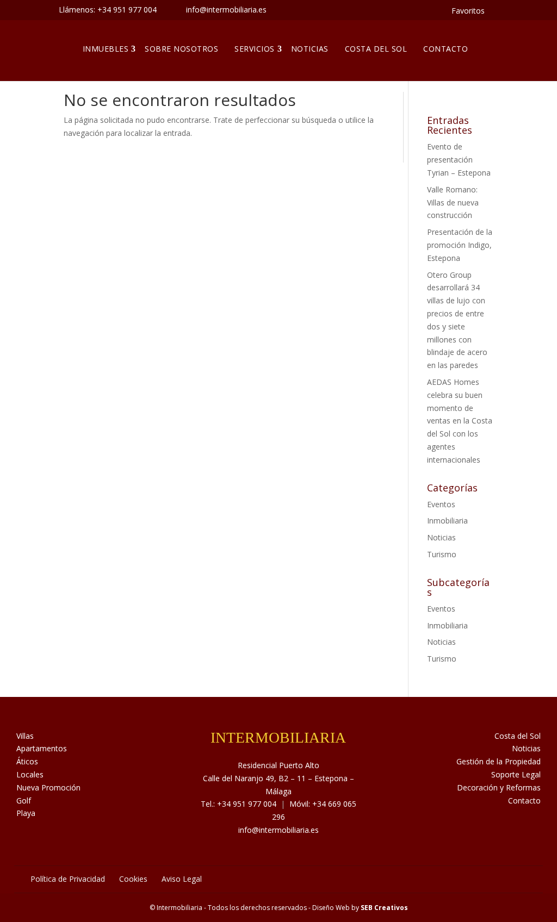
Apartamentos (41, 748)
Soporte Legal (516, 774)
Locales (30, 774)
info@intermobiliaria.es (278, 830)
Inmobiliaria (447, 520)
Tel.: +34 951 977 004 (238, 804)
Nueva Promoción (48, 787)
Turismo (441, 554)
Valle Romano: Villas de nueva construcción (453, 202)
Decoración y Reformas (499, 787)
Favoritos (468, 10)
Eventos (441, 504)
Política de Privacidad (67, 879)
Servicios (254, 48)
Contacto (445, 48)
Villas (25, 736)
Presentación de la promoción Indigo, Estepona (459, 245)
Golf (23, 800)
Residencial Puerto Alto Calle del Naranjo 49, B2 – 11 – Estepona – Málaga (278, 778)
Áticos (27, 761)
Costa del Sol (376, 48)
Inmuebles (106, 48)
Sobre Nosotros (181, 48)
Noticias (310, 48)
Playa (25, 813)
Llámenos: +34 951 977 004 (108, 9)
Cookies (133, 879)
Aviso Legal (182, 879)
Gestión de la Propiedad (498, 761)
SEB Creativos (384, 907)
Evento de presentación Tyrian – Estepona (459, 159)
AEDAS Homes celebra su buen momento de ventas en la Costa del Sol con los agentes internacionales (459, 421)
